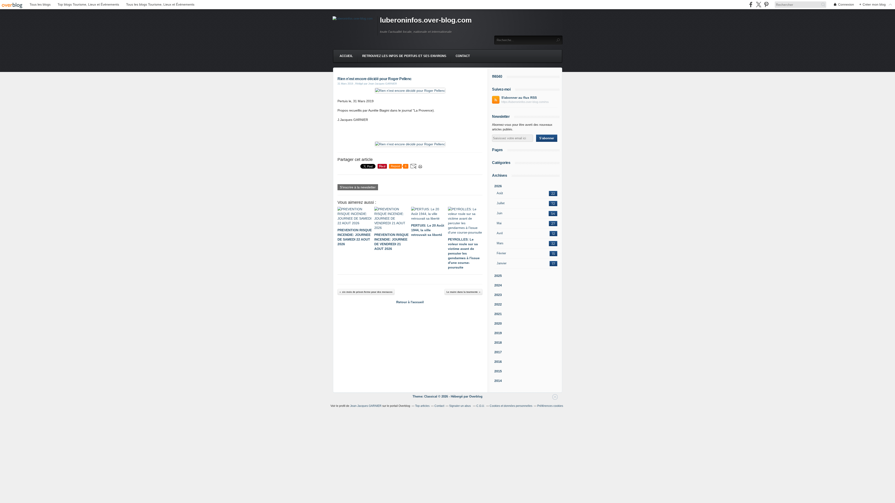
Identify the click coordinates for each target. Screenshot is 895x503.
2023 (498, 295)
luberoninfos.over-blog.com (426, 20)
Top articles (422, 406)
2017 (498, 352)
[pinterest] (766, 4)
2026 (498, 186)
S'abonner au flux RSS (519, 97)
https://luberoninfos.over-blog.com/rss (525, 102)
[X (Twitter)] (758, 4)
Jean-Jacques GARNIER (366, 406)
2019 (498, 333)
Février (501, 253)
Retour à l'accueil (410, 302)
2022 (498, 304)
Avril (500, 233)
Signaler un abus (460, 406)
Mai (499, 223)
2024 (498, 285)
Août (500, 193)
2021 (498, 314)
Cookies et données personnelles (511, 406)
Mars (500, 243)
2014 (498, 381)
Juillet (501, 203)
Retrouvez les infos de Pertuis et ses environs (404, 56)
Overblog (475, 396)
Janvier (501, 263)
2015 (498, 371)
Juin (499, 213)
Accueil (346, 56)
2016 (498, 362)
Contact (463, 56)
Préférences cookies (550, 406)
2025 (498, 276)
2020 (498, 323)
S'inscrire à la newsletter (358, 187)
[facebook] (751, 4)
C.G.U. (480, 406)
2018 (498, 342)
